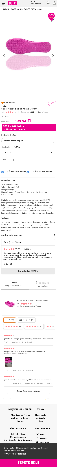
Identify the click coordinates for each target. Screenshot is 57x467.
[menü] (3, 3)
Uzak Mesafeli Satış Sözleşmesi (18, 440)
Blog (41, 421)
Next (53, 54)
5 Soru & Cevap (42, 112)
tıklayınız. (22, 454)
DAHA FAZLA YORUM (28, 271)
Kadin (6, 9)
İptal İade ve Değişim (20, 418)
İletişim (20, 421)
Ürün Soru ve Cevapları (42, 284)
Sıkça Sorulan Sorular (20, 415)
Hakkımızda (40, 415)
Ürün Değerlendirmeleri (14, 284)
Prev (4, 54)
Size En (35, 2)
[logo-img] (12, 3)
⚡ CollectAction (49, 399)
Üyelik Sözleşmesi (18, 437)
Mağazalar (41, 418)
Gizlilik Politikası (17, 434)
